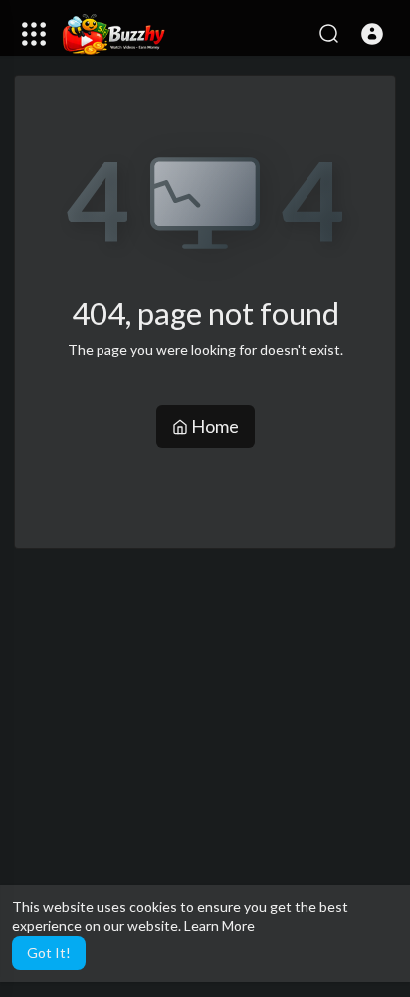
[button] (372, 34)
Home (213, 426)
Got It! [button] (49, 952)
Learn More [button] (219, 925)
